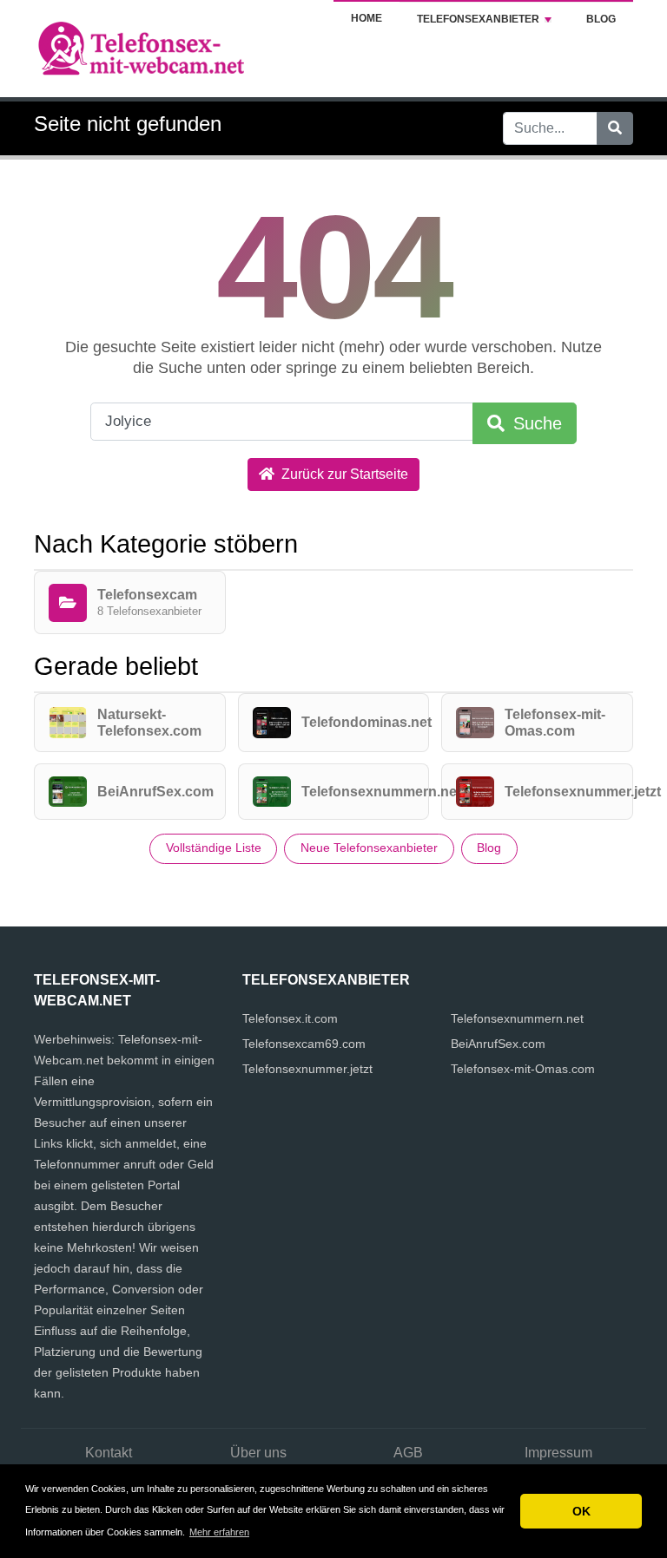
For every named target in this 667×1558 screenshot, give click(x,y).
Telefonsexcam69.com (304, 1044)
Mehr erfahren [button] (219, 1532)
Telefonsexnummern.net (517, 1018)
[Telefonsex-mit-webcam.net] (142, 47)
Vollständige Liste (213, 847)
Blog (601, 19)
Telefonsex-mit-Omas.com (523, 1069)
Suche (535, 423)
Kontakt (108, 1452)
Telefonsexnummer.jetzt (307, 1069)
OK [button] (581, 1511)
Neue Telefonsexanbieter (369, 847)
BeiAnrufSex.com (498, 1044)
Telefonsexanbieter (478, 19)
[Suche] (615, 128)
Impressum (558, 1452)
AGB (408, 1452)
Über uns (258, 1452)
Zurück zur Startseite (343, 474)
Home (366, 18)
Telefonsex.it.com (290, 1018)
